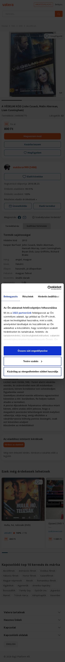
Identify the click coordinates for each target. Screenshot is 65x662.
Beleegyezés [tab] (11, 296)
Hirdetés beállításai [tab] (48, 296)
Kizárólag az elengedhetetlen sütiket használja (32, 371)
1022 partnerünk (22, 312)
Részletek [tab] (27, 296)
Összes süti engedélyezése (32, 350)
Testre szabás (30, 361)
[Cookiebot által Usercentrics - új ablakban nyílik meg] (47, 288)
